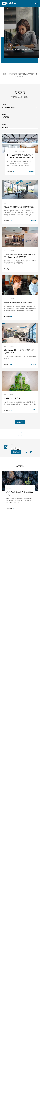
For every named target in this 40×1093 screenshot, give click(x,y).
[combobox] (20, 107)
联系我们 (16, 452)
